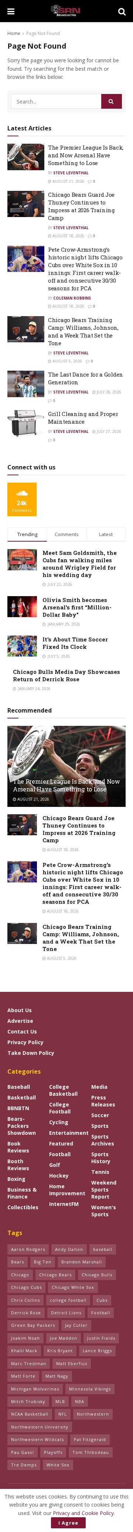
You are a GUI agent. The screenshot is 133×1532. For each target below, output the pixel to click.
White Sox (58, 1465)
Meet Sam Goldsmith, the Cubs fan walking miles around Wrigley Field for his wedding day (79, 563)
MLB (60, 1401)
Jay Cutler (76, 1325)
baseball (102, 1249)
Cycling (58, 1122)
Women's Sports (103, 1211)
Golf (54, 1164)
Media (99, 1086)
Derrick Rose (26, 1312)
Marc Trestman (28, 1363)
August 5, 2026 (66, 361)
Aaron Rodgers (28, 1249)
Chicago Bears (55, 1274)
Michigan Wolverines (35, 1389)
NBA (79, 1401)
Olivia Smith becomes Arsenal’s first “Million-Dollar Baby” (77, 607)
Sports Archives (102, 1140)
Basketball (21, 1097)
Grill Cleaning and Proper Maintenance (83, 417)
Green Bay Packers (33, 1325)
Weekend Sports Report (103, 1189)
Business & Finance (22, 1193)
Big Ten (42, 1262)
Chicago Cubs (26, 1287)
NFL (62, 1414)
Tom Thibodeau (90, 1452)
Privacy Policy (25, 1042)
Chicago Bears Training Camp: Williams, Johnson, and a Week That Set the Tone (83, 331)
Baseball (18, 1086)
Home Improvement (67, 1190)
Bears (17, 1262)
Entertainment (69, 1132)
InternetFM (64, 1203)
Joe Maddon (63, 1338)
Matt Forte (23, 1376)
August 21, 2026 (67, 181)
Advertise (20, 1020)
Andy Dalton (69, 1249)
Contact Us (22, 1031)
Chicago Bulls (97, 1274)
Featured (61, 1143)
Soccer (100, 1115)
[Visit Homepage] (66, 11)
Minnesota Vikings (90, 1389)
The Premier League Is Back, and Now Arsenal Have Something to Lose (85, 155)
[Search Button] (122, 11)
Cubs (102, 1300)
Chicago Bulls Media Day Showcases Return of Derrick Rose (66, 675)
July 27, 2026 (108, 431)
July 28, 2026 (108, 392)
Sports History (100, 1158)
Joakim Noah (25, 1338)
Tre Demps (24, 1465)
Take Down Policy (30, 1052)
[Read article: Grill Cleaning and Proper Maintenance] (25, 423)
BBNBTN (18, 1108)
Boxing (16, 1178)
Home (13, 33)
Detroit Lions (66, 1312)
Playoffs (53, 1452)
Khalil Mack (24, 1350)
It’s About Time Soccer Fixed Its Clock (75, 643)
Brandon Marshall (81, 1262)
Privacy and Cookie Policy (83, 1513)
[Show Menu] (10, 11)
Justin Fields (101, 1338)
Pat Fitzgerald (90, 1439)
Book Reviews (18, 1147)
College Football (60, 1108)
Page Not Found (43, 33)
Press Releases (103, 1101)
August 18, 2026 (67, 235)
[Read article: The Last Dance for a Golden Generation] (25, 384)
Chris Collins (25, 1300)
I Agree (68, 1522)
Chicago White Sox (73, 1287)
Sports (100, 1125)
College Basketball (63, 1090)
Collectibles (22, 1207)
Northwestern (93, 1414)
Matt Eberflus (71, 1363)
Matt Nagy (56, 1376)
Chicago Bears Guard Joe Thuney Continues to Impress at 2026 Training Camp (81, 206)
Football (60, 1154)
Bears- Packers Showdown (21, 1125)
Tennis (100, 1171)
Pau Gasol (22, 1452)
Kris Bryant (60, 1350)
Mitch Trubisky (28, 1401)
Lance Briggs (97, 1350)
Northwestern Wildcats (37, 1439)
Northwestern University (39, 1427)
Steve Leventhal (71, 172)
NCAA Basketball (29, 1414)
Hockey (59, 1175)
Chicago (20, 1274)
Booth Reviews (18, 1165)
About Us (19, 1010)
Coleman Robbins (72, 298)
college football (68, 1300)
